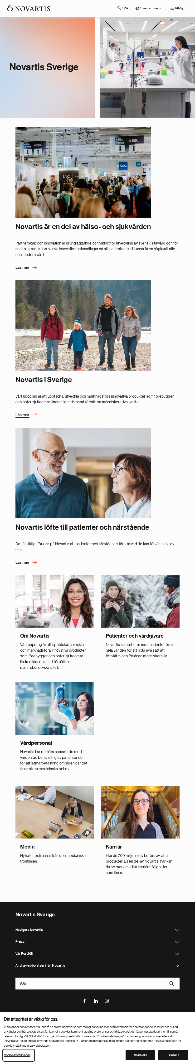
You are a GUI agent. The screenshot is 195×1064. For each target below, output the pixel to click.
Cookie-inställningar (17, 1055)
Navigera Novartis (177, 930)
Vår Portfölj (177, 954)
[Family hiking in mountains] (83, 325)
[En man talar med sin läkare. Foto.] (83, 473)
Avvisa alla (140, 1055)
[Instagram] (107, 1000)
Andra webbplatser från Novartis (177, 966)
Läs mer (22, 268)
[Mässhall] (83, 172)
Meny (179, 8)
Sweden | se (149, 8)
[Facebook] (84, 1000)
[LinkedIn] (96, 1000)
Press (177, 942)
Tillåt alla (173, 1055)
